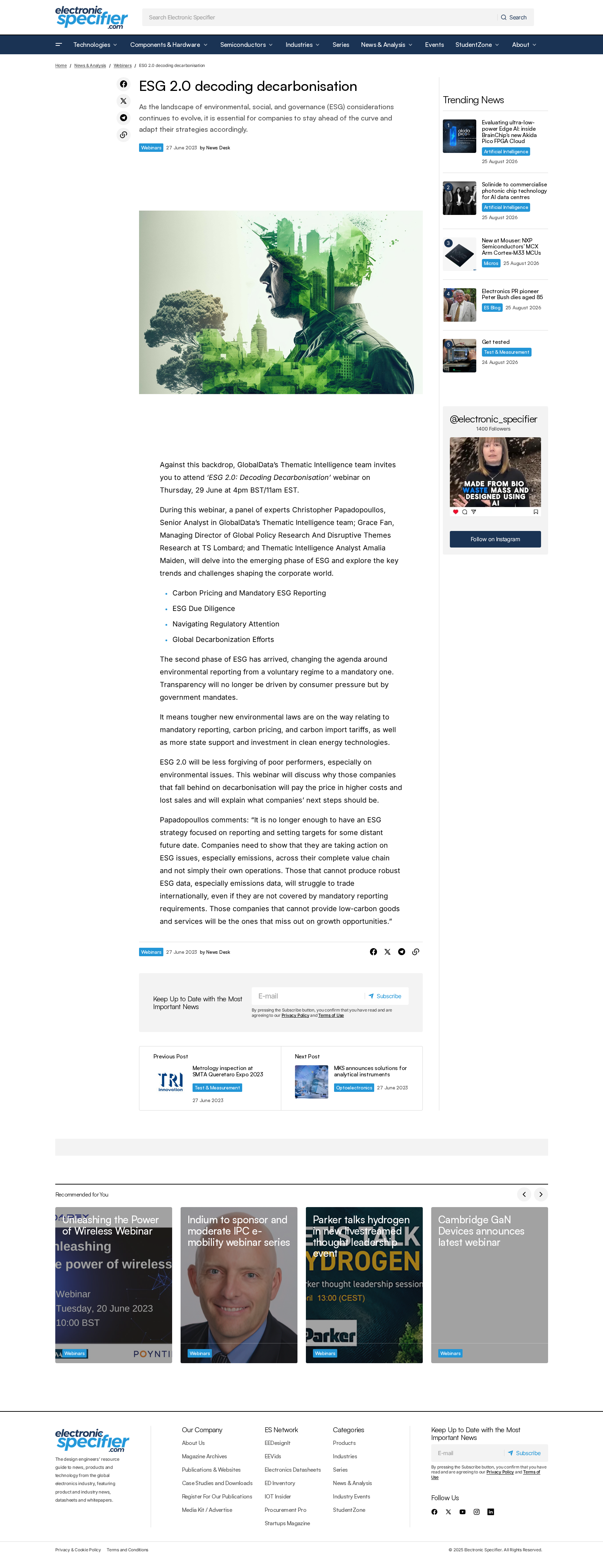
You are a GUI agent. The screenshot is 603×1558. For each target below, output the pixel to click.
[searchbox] (320, 17)
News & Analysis (90, 65)
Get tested (496, 342)
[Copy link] (123, 134)
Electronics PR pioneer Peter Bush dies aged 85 (513, 294)
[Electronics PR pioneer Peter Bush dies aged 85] (459, 305)
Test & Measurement (217, 1087)
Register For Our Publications (217, 1496)
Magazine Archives (204, 1456)
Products (344, 1442)
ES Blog (492, 307)
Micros (491, 263)
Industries (345, 1456)
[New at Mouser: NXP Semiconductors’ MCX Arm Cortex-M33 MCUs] (459, 254)
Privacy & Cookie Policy (78, 1549)
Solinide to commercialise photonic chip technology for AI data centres (514, 190)
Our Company (202, 1429)
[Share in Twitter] (123, 101)
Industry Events (351, 1496)
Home (61, 65)
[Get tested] (459, 355)
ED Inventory (280, 1482)
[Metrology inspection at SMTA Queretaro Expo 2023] (210, 1078)
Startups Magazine (287, 1523)
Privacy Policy (295, 1015)
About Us (193, 1442)
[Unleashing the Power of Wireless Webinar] (113, 1285)
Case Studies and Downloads (217, 1482)
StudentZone (349, 1509)
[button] (58, 44)
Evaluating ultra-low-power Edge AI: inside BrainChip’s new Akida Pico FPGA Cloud (509, 131)
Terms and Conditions (127, 1549)
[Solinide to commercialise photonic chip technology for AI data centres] (459, 198)
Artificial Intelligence (506, 151)
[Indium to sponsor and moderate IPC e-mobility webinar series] (239, 1285)
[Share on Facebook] (123, 84)
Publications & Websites (211, 1469)
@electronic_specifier (494, 418)
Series (340, 1469)
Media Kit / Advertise (207, 1509)
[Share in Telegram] (123, 118)
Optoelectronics (354, 1087)
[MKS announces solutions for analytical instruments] (351, 1078)
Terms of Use (331, 1015)
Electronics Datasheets (293, 1469)
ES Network (281, 1429)
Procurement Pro (285, 1509)
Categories (348, 1429)
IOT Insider (278, 1496)
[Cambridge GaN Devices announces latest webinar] (489, 1285)
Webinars (123, 65)
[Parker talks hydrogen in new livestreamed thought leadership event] (364, 1285)
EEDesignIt (278, 1442)
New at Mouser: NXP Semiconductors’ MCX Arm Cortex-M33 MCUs (511, 246)
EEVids (273, 1456)
